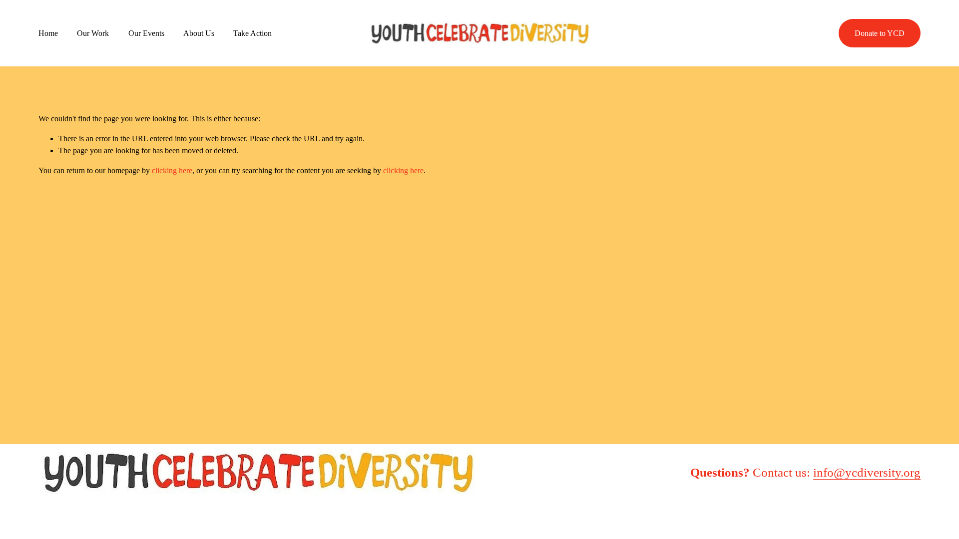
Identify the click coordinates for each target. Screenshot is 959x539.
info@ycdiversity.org (867, 472)
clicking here (172, 170)
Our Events (146, 33)
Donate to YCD (880, 33)
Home (48, 33)
